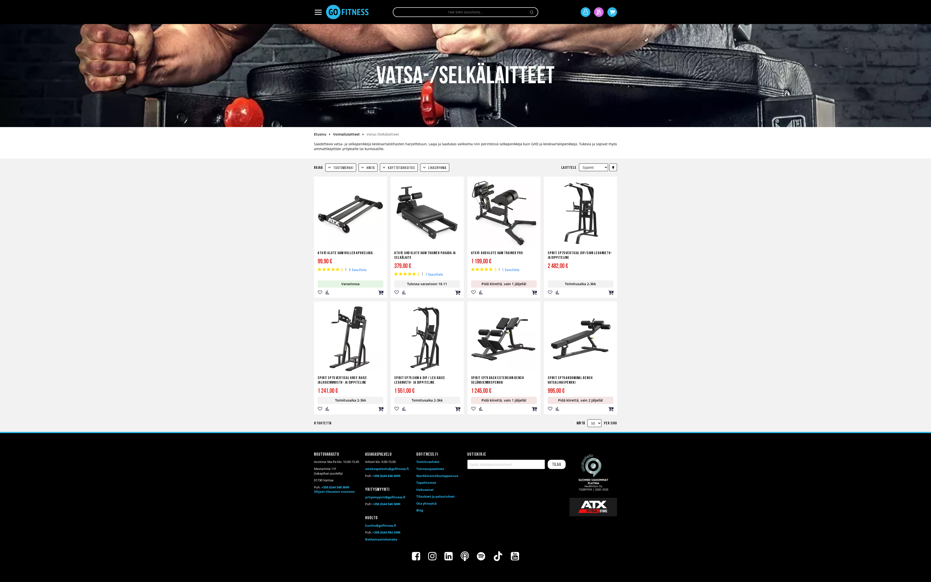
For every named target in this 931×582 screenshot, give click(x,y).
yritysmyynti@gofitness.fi (385, 497)
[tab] (341, 167)
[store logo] (347, 12)
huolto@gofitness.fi (380, 525)
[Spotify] (481, 556)
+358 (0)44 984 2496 (386, 532)
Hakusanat (425, 489)
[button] (320, 292)
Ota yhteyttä (426, 503)
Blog (419, 510)
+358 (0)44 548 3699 (335, 487)
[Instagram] (432, 556)
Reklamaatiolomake (381, 539)
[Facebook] (416, 556)
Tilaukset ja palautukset (435, 496)
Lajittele (569, 168)
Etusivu (320, 134)
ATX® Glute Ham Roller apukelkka (345, 253)
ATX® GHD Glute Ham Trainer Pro (497, 253)
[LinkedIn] (448, 556)
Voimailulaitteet (347, 134)
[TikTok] (498, 556)
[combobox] (465, 12)
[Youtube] (515, 556)
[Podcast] (465, 556)
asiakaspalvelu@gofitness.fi (387, 469)
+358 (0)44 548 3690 (386, 504)
